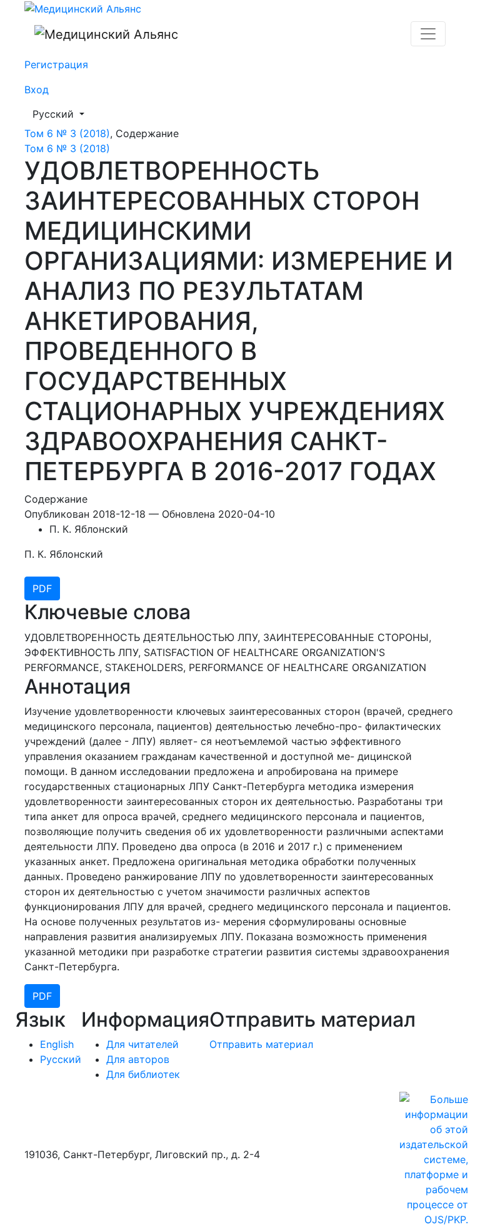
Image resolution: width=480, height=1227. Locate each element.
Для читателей (142, 1044)
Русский (62, 113)
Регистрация (56, 64)
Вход (36, 89)
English (57, 1044)
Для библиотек (143, 1074)
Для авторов (137, 1059)
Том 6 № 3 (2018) (67, 133)
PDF (42, 588)
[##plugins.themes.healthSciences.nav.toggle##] (428, 33)
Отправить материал (261, 1044)
